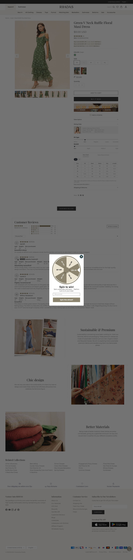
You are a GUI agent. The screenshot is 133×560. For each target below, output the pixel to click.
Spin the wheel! (66, 300)
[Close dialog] (81, 256)
